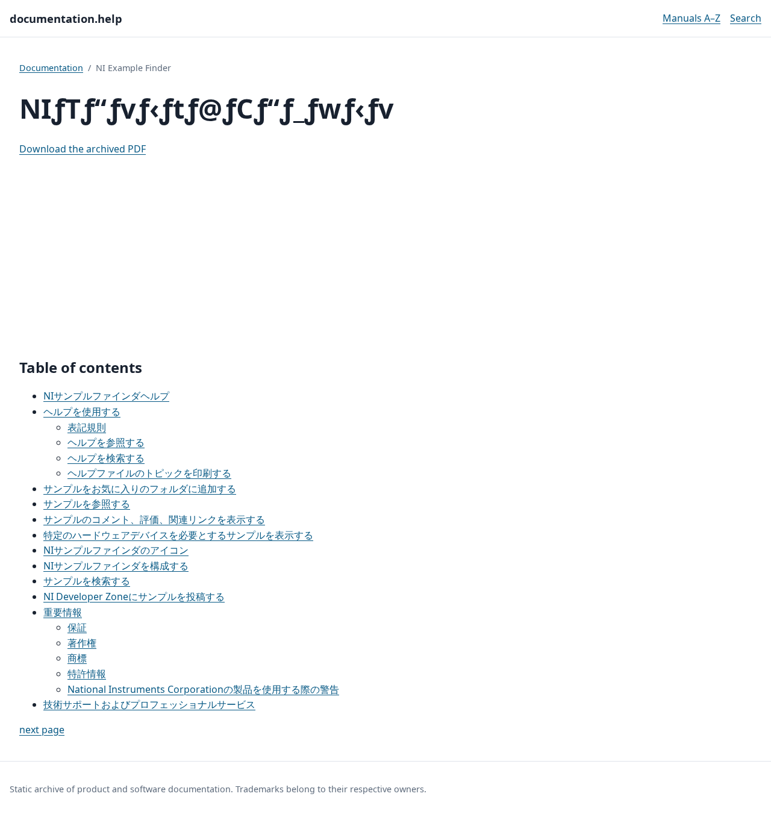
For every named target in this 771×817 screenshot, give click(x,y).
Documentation (51, 68)
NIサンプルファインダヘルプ (106, 395)
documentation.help (66, 18)
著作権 (81, 643)
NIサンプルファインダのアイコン (116, 550)
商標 (77, 658)
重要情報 (62, 612)
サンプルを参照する (86, 503)
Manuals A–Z (691, 18)
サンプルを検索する (86, 580)
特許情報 (86, 673)
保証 (77, 627)
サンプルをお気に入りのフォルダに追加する (139, 488)
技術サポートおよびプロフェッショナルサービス (149, 704)
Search (745, 18)
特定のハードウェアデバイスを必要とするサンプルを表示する (178, 535)
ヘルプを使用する (81, 411)
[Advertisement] (385, 251)
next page (41, 729)
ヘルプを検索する (106, 458)
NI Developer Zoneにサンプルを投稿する (134, 596)
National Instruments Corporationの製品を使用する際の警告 (203, 689)
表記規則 (86, 427)
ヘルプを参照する (106, 442)
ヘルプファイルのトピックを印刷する (149, 473)
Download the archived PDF (82, 148)
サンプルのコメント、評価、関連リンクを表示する (154, 519)
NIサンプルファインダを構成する (116, 565)
